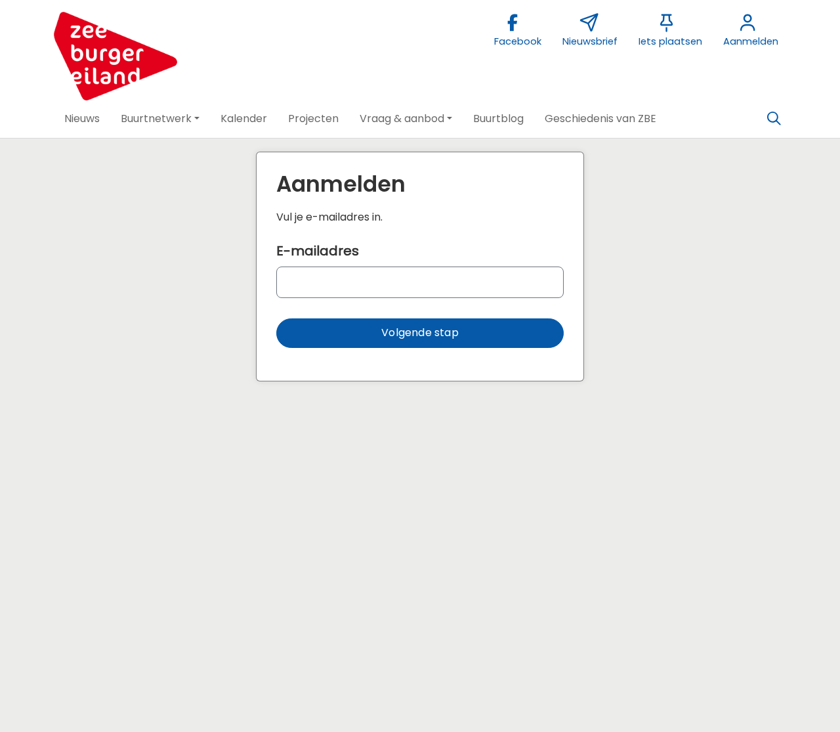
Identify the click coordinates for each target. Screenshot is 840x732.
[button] (82, 119)
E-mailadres (317, 251)
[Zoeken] (773, 118)
